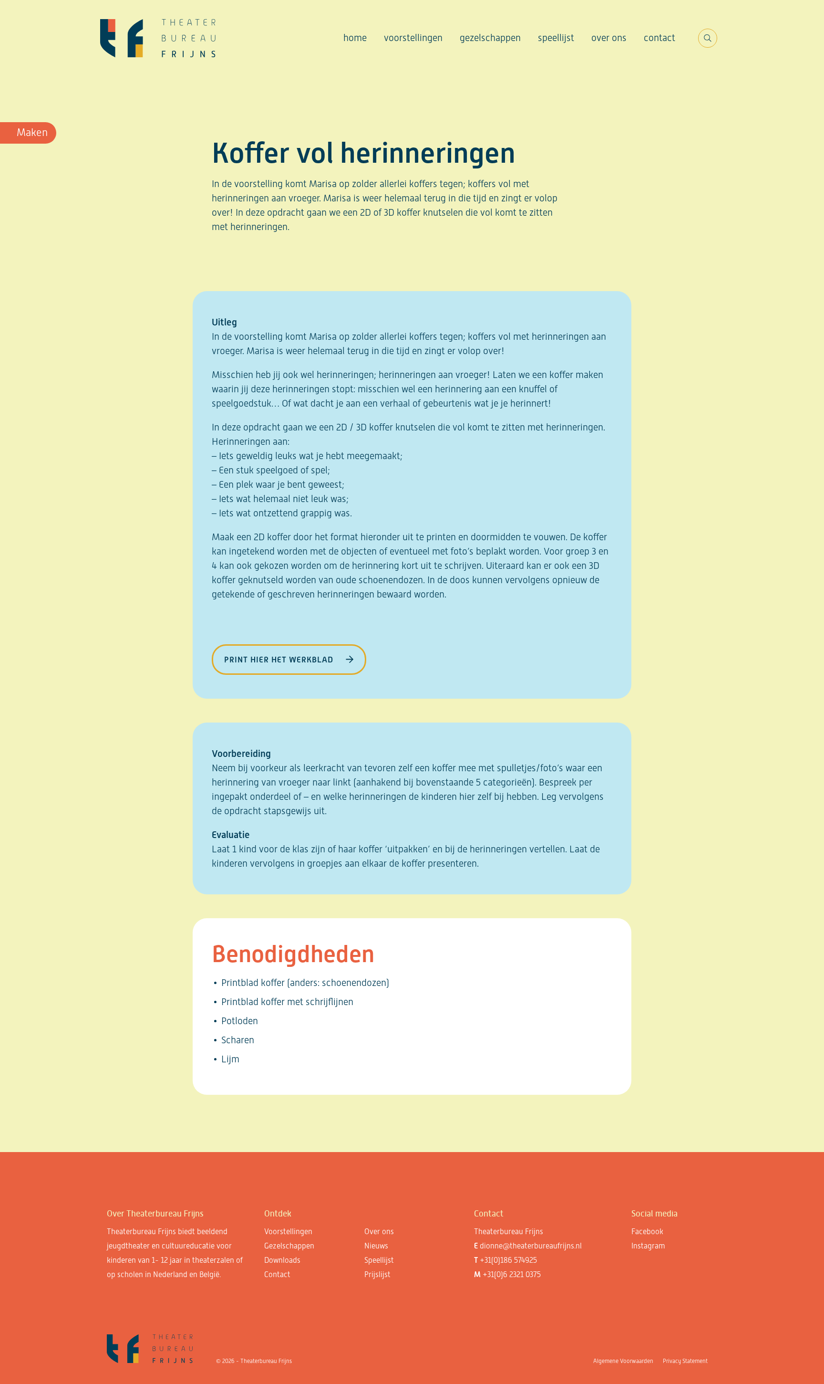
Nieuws (376, 1245)
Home (355, 37)
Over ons (609, 37)
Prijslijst (377, 1274)
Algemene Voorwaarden (623, 1361)
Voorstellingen (413, 37)
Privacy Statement (685, 1361)
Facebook (647, 1231)
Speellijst (556, 37)
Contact (659, 37)
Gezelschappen (490, 37)
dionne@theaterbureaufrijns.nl (531, 1245)
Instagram (648, 1245)
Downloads (282, 1260)
